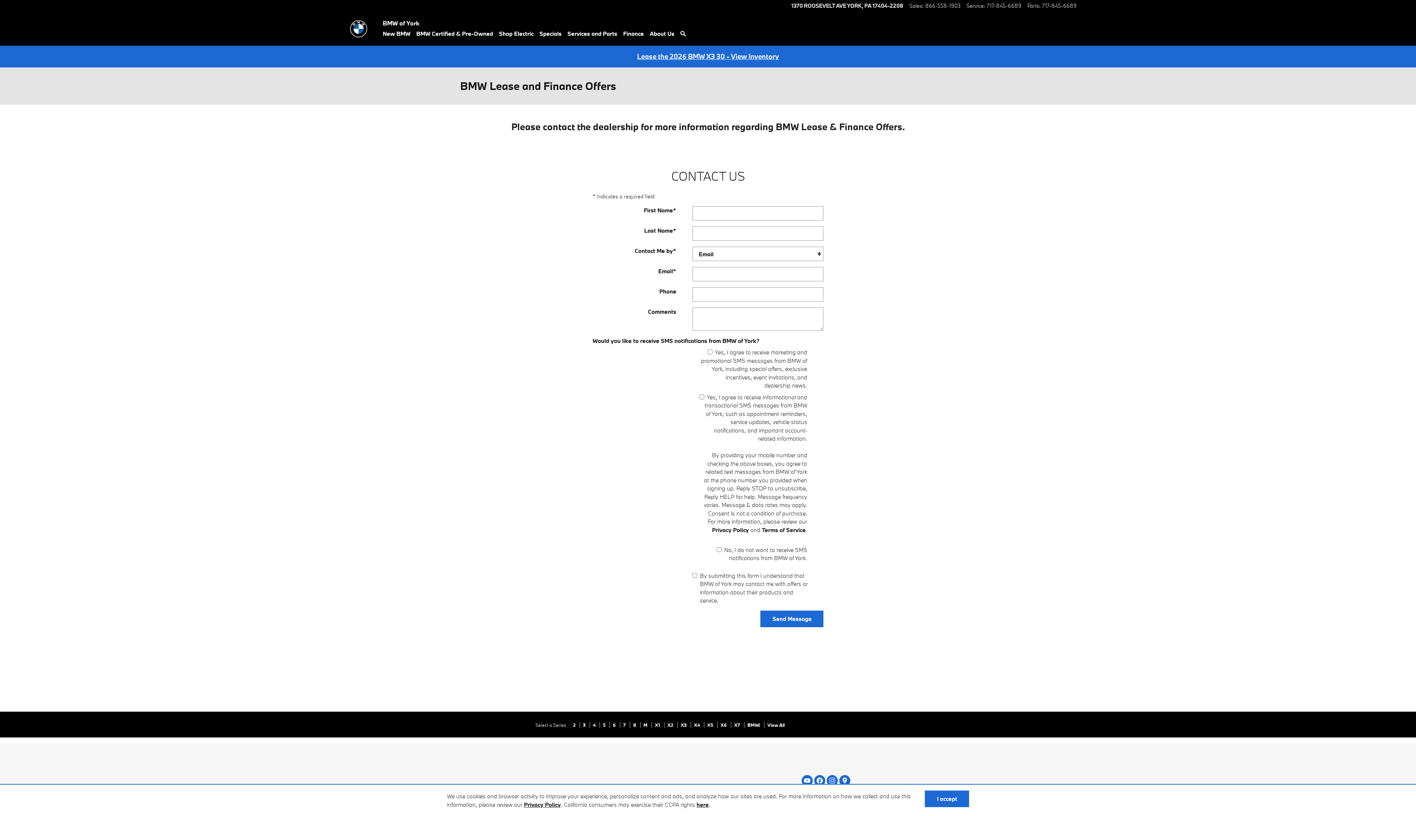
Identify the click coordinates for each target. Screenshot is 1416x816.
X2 (670, 725)
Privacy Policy (542, 804)
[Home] (358, 28)
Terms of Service (784, 530)
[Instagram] (832, 780)
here (703, 804)
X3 (684, 725)
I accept (947, 798)
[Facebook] (819, 780)
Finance (633, 33)
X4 (697, 725)
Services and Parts (592, 33)
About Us (662, 33)
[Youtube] (807, 780)
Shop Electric (516, 33)
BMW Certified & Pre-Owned (454, 33)
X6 (724, 725)
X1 (658, 725)
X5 (710, 725)
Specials (550, 33)
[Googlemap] (844, 780)
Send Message (792, 618)
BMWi (754, 725)
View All (776, 725)
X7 (737, 725)
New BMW (396, 33)
